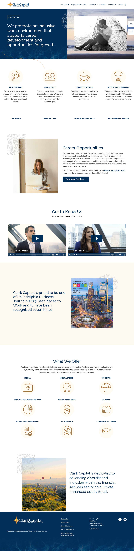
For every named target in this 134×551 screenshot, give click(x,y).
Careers (102, 4)
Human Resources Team (114, 171)
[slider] (33, 254)
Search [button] (120, 4)
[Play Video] (10, 254)
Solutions (64, 4)
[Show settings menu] (60, 254)
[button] (13, 17)
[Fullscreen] (64, 254)
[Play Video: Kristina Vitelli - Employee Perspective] (97, 238)
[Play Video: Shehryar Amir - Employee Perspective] (37, 238)
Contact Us (112, 4)
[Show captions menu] (53, 254)
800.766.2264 (94, 528)
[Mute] (57, 254)
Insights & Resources (78, 4)
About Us (92, 4)
